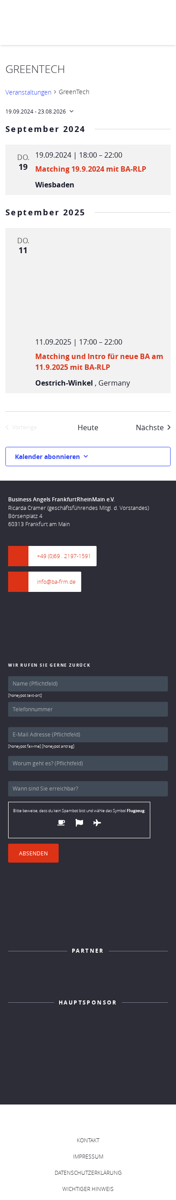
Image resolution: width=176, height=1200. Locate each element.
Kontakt (88, 1140)
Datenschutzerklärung (88, 1172)
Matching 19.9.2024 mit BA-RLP (90, 169)
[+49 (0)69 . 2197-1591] (22, 556)
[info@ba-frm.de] (22, 582)
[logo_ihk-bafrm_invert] (88, 977)
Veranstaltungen (28, 92)
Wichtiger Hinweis (88, 1188)
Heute (88, 427)
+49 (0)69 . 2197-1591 (64, 555)
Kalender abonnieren (47, 456)
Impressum (88, 1156)
